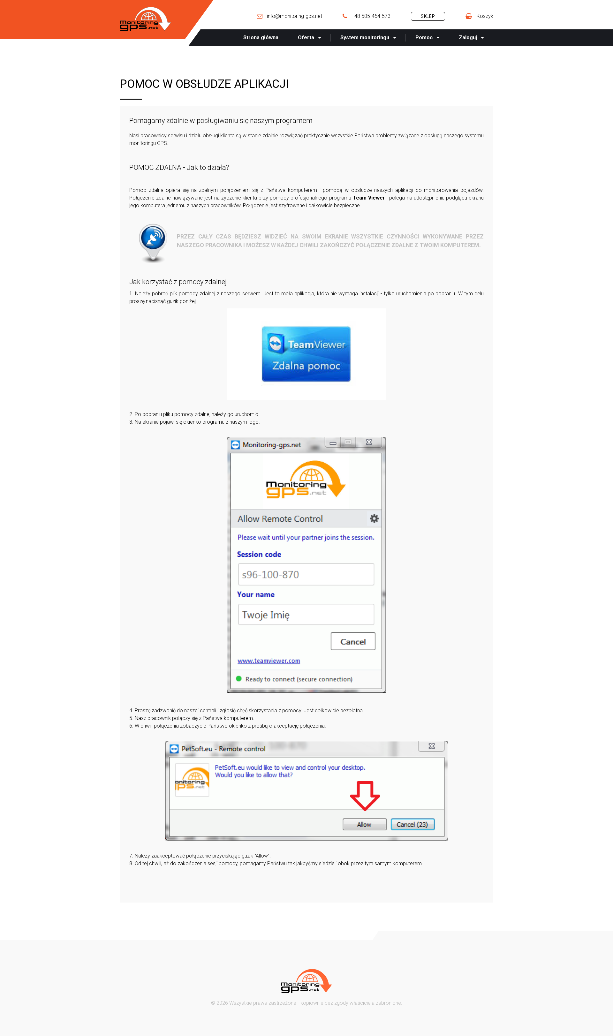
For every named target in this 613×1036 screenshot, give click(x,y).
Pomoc (424, 37)
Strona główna (260, 37)
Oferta (306, 37)
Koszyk (485, 16)
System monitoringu (364, 37)
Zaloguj (468, 37)
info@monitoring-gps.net (294, 16)
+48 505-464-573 (371, 16)
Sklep (428, 16)
